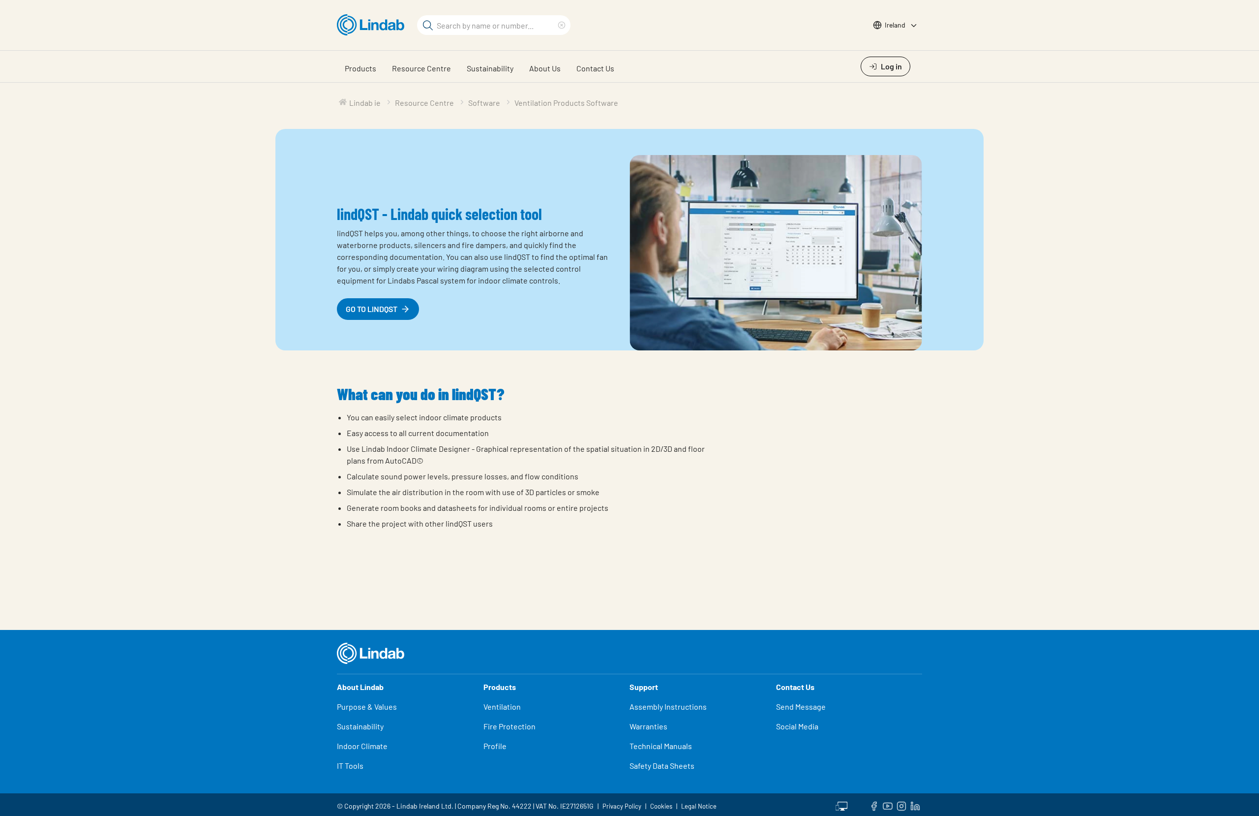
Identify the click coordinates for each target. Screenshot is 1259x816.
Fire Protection (509, 726)
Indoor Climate (362, 746)
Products (360, 68)
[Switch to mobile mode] (841, 804)
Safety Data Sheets (662, 765)
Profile (495, 746)
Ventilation (502, 706)
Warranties (648, 726)
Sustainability (490, 68)
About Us (545, 68)
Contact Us (595, 68)
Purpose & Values (367, 706)
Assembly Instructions (668, 706)
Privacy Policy (621, 806)
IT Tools (350, 765)
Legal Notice (699, 806)
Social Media (797, 726)
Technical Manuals (661, 746)
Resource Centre (421, 68)
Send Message (801, 706)
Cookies (661, 806)
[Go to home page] (373, 25)
